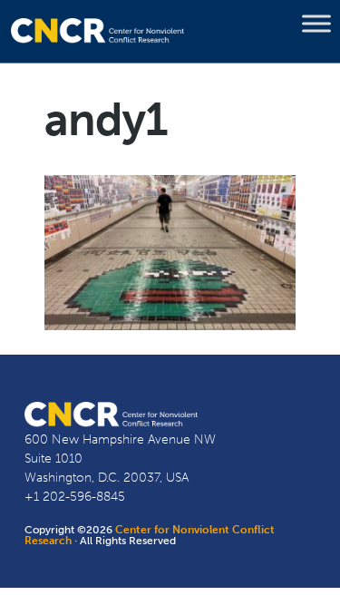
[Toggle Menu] (316, 24)
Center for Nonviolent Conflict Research (149, 535)
